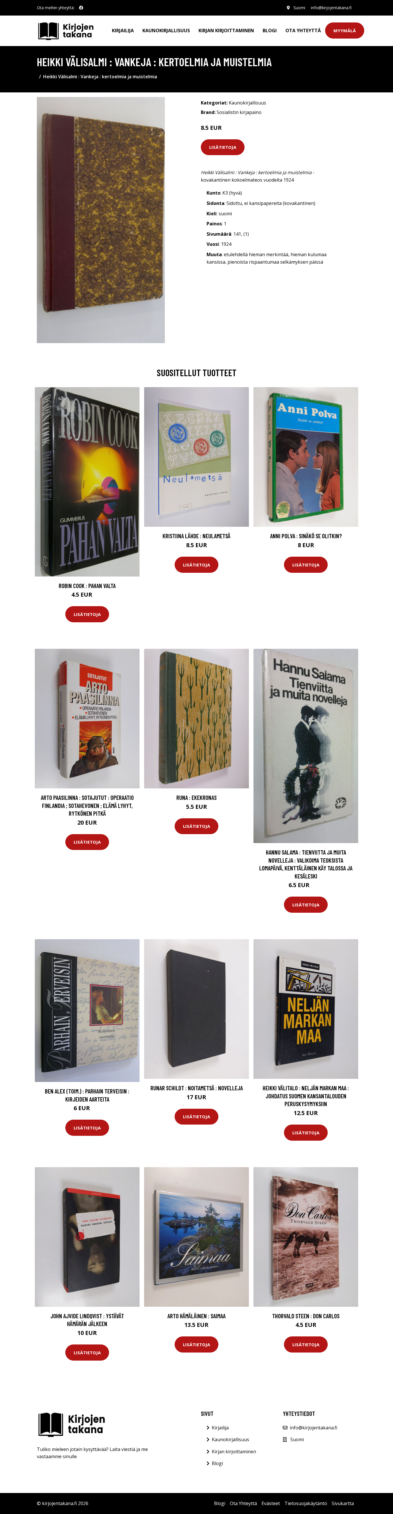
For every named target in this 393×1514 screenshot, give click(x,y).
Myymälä (344, 30)
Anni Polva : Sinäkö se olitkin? (306, 535)
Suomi (299, 7)
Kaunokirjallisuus (166, 30)
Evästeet (271, 1503)
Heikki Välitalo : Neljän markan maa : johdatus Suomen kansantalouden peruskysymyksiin (306, 1095)
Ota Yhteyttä (303, 30)
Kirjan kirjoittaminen (226, 30)
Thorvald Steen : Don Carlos (305, 1315)
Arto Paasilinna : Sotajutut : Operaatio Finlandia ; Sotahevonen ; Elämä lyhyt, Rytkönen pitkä (87, 805)
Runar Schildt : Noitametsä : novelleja (196, 1087)
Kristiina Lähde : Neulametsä (196, 535)
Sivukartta (343, 1503)
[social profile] (81, 7)
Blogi (270, 30)
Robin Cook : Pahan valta (87, 585)
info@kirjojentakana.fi (331, 7)
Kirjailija (123, 30)
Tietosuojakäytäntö (306, 1503)
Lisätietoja (222, 147)
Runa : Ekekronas (196, 797)
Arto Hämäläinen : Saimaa (196, 1315)
